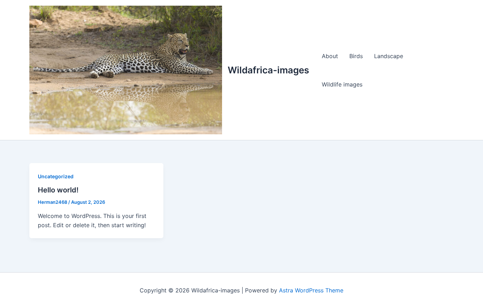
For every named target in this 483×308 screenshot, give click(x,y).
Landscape (388, 56)
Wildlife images (342, 84)
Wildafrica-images (268, 70)
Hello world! (58, 190)
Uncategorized (56, 176)
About (330, 56)
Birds (356, 56)
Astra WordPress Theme (311, 290)
